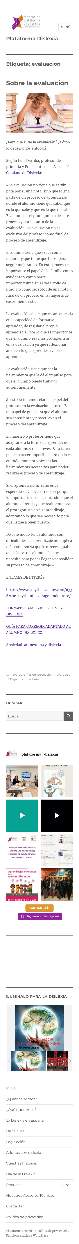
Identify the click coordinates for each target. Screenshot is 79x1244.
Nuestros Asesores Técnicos (30, 1195)
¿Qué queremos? (21, 1110)
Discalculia (15, 1131)
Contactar (15, 1206)
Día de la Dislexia (20, 1174)
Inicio (11, 1088)
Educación (45, 674)
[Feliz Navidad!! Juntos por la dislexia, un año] (57, 816)
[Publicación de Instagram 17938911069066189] (57, 850)
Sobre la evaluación (37, 83)
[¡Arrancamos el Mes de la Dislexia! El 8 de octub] (22, 884)
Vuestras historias (21, 1163)
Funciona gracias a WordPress (27, 1235)
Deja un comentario (24, 679)
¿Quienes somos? (21, 1099)
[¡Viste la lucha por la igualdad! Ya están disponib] (57, 884)
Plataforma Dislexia (32, 38)
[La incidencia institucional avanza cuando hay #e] (22, 781)
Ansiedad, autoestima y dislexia (33, 645)
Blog (32, 674)
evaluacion (64, 674)
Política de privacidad (24, 1217)
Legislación (16, 1142)
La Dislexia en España (25, 1120)
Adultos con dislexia (23, 1153)
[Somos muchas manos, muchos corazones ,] (22, 816)
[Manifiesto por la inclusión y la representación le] (22, 850)
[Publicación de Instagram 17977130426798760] (57, 781)
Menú (65, 27)
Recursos (14, 1185)
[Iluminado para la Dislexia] (28, 1060)
